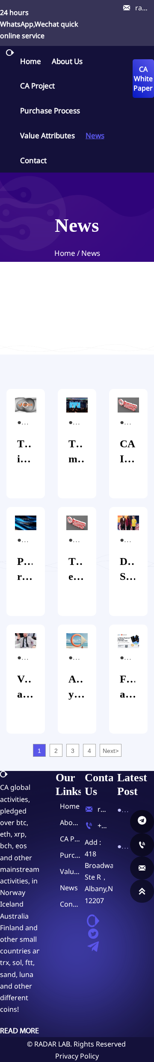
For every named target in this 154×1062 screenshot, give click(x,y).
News (90, 253)
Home (64, 253)
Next (110, 750)
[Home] (10, 52)
